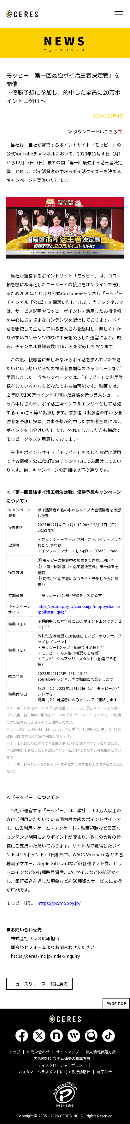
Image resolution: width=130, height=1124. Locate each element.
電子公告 (104, 1071)
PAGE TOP (116, 1003)
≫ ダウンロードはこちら (92, 131)
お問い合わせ (38, 1051)
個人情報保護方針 (101, 1051)
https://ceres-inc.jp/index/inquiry (45, 956)
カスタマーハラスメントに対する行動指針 (54, 1071)
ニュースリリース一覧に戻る (39, 984)
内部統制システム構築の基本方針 (62, 1058)
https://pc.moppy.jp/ (58, 903)
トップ (14, 1051)
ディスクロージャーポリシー (62, 1065)
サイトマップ (67, 1051)
